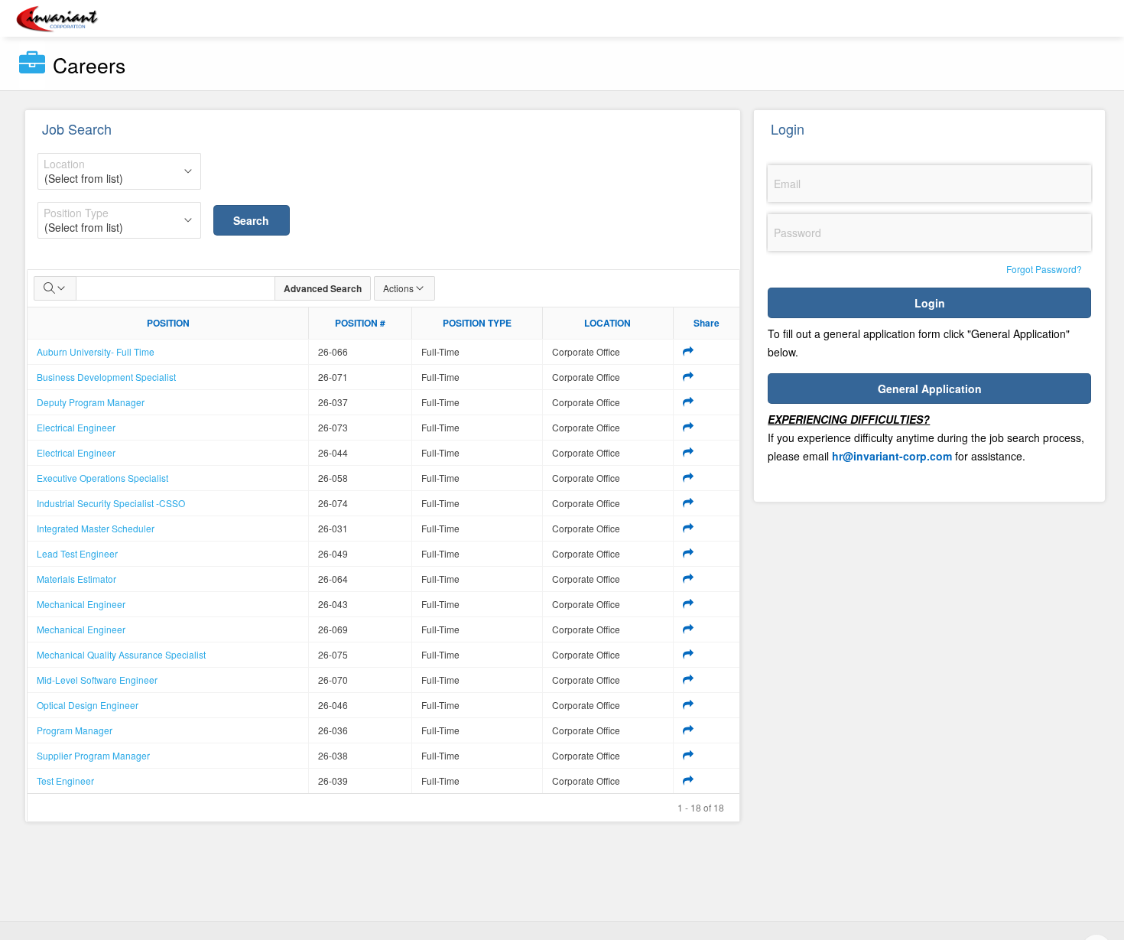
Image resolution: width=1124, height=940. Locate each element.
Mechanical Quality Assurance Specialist (121, 654)
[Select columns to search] (55, 288)
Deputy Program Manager (91, 401)
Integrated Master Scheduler (95, 528)
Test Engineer (65, 780)
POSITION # (360, 323)
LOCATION (607, 323)
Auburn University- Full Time (95, 351)
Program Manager (74, 730)
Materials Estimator (76, 578)
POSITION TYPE (477, 323)
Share (707, 323)
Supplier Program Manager (93, 755)
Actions (398, 287)
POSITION (168, 323)
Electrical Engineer (76, 427)
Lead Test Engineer (77, 553)
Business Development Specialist (106, 376)
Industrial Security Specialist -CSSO (111, 502)
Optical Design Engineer (87, 704)
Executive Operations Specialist (102, 477)
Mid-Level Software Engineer (97, 679)
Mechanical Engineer (81, 603)
